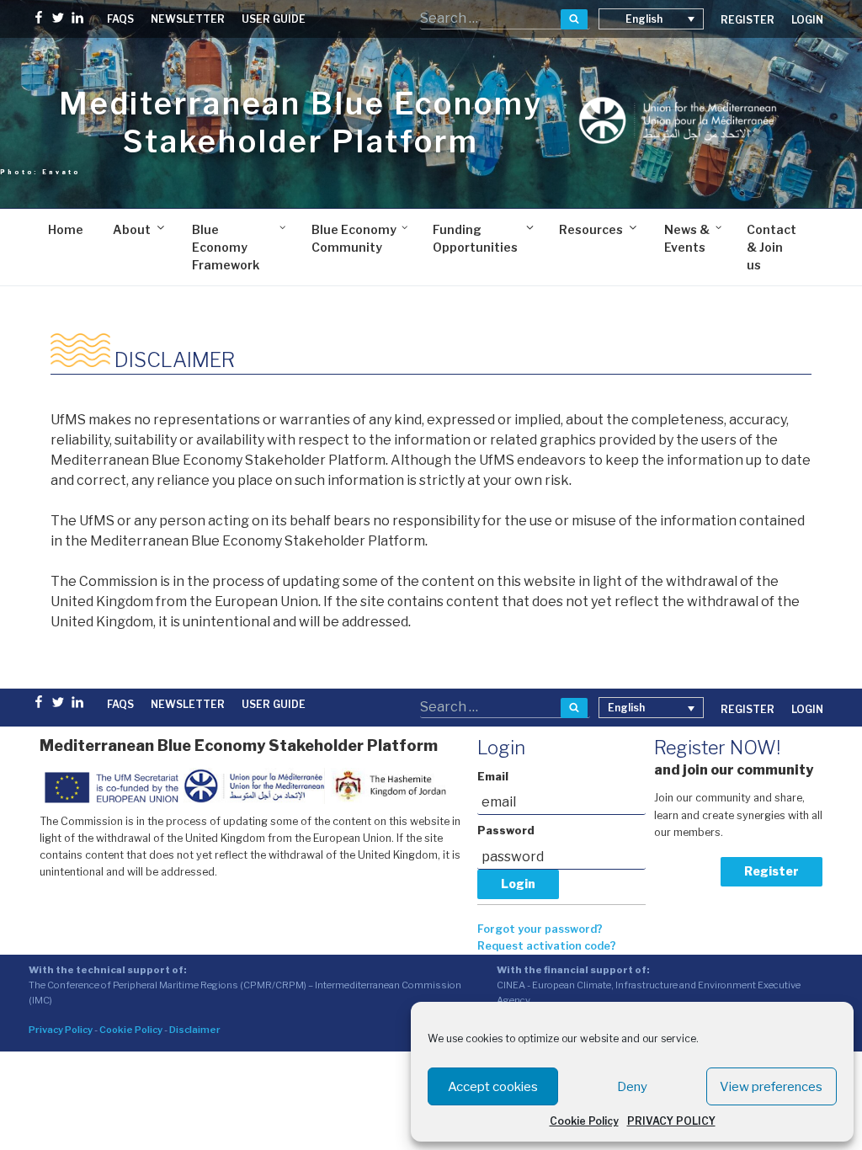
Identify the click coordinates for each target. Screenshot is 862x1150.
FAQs (120, 19)
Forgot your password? (540, 929)
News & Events (687, 238)
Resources (591, 229)
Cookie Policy (584, 1121)
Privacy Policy (61, 1030)
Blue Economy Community (353, 238)
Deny (632, 1086)
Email (492, 776)
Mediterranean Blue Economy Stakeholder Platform (301, 122)
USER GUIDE (274, 19)
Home (65, 229)
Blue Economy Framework (225, 247)
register (747, 19)
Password (506, 830)
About (132, 229)
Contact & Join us (771, 247)
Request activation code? (546, 946)
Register (771, 871)
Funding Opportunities (475, 238)
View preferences (771, 1086)
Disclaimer (195, 1030)
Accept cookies (493, 1086)
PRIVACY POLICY (671, 1121)
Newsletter (188, 19)
